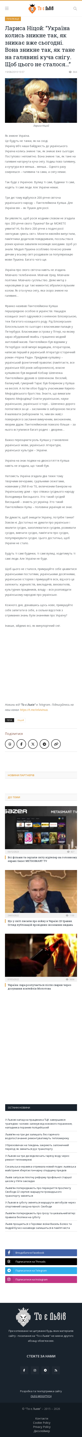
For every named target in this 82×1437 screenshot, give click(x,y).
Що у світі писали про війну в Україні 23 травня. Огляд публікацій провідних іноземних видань (40, 922)
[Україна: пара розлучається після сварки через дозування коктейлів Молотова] (41, 957)
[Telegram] (45, 1370)
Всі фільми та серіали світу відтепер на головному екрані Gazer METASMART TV (42, 859)
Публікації (13, 18)
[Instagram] (35, 1370)
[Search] (75, 8)
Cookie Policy (41, 1422)
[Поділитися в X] (33, 744)
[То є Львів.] (41, 8)
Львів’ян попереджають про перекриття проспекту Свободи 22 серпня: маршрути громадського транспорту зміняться (38, 1191)
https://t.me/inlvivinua (34, 710)
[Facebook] (24, 1370)
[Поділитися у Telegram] (44, 744)
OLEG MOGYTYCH (41, 1396)
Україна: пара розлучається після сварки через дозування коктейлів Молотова (39, 986)
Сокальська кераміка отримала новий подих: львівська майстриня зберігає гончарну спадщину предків (40, 1168)
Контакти (41, 1418)
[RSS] (56, 1370)
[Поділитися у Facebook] (21, 744)
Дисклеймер (42, 1431)
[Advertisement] (43, 759)
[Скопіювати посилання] (56, 744)
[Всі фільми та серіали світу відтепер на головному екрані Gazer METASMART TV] (41, 829)
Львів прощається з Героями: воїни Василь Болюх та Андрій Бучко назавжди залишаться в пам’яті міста (38, 1226)
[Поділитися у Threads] (10, 744)
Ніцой (21, 720)
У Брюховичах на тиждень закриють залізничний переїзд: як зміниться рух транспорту (37, 1147)
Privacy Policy (42, 1427)
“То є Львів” (33, 1409)
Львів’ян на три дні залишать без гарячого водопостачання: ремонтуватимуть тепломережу (37, 1136)
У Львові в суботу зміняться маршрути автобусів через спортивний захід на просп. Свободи (40, 1204)
